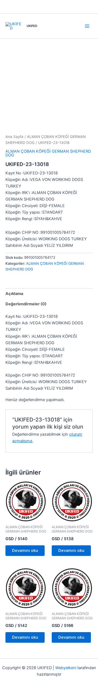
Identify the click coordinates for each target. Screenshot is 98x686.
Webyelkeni (65, 667)
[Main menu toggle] (87, 25)
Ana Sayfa (14, 136)
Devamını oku (25, 550)
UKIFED (32, 26)
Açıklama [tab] (14, 293)
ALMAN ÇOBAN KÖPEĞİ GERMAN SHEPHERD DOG (48, 153)
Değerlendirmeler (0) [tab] (26, 304)
